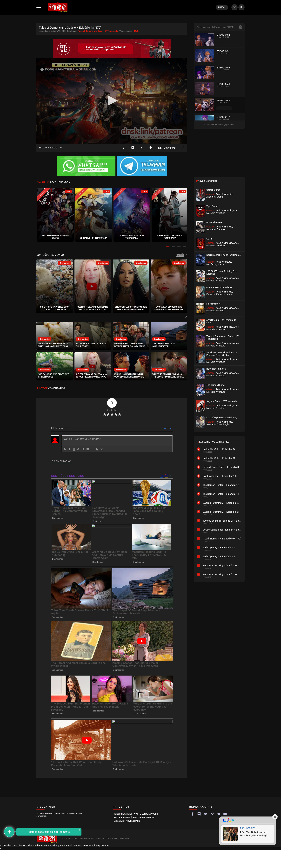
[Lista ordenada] (83, 449)
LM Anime (119, 821)
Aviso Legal (65, 845)
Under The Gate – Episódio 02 (219, 449)
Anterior (123, 148)
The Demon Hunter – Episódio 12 (221, 485)
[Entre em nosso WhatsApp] (86, 166)
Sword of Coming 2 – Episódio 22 (221, 502)
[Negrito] (65, 449)
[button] (168, 247)
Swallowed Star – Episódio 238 (219, 476)
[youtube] (225, 814)
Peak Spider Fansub (143, 817)
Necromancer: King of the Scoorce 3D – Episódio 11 (222, 565)
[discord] (199, 814)
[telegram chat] (218, 814)
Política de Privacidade (86, 845)
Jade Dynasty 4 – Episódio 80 (219, 556)
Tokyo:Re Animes (123, 814)
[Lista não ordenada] (87, 449)
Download (166, 148)
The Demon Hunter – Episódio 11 (221, 493)
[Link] (96, 449)
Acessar (168, 428)
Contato (105, 845)
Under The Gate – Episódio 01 (219, 458)
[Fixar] (78, 449)
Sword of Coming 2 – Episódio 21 (221, 511)
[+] (101, 449)
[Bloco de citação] (92, 449)
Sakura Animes (122, 817)
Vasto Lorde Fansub (145, 814)
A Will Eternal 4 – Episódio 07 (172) (222, 538)
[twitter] (205, 814)
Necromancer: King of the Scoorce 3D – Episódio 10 (222, 574)
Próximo (141, 148)
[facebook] (192, 814)
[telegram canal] (212, 814)
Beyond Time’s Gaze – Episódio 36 (221, 467)
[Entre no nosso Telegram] (142, 166)
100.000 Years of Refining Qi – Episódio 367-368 (222, 520)
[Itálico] (69, 449)
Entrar (222, 7)
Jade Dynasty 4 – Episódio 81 (219, 547)
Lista (132, 148)
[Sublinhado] (74, 449)
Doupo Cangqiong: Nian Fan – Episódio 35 (222, 529)
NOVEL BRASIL (133, 821)
